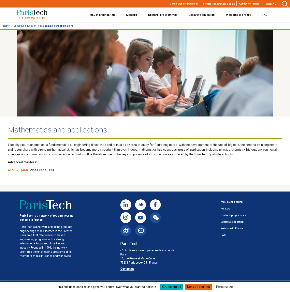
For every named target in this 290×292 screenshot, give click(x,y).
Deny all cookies (198, 287)
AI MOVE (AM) (18, 170)
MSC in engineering (102, 14)
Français (270, 8)
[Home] (32, 15)
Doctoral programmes (162, 14)
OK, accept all (171, 287)
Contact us (127, 268)
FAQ (265, 14)
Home (6, 25)
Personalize (224, 287)
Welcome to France (238, 14)
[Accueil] (46, 204)
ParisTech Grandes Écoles (220, 4)
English (270, 4)
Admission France (249, 3)
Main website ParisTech (185, 3)
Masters (131, 14)
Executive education (202, 14)
